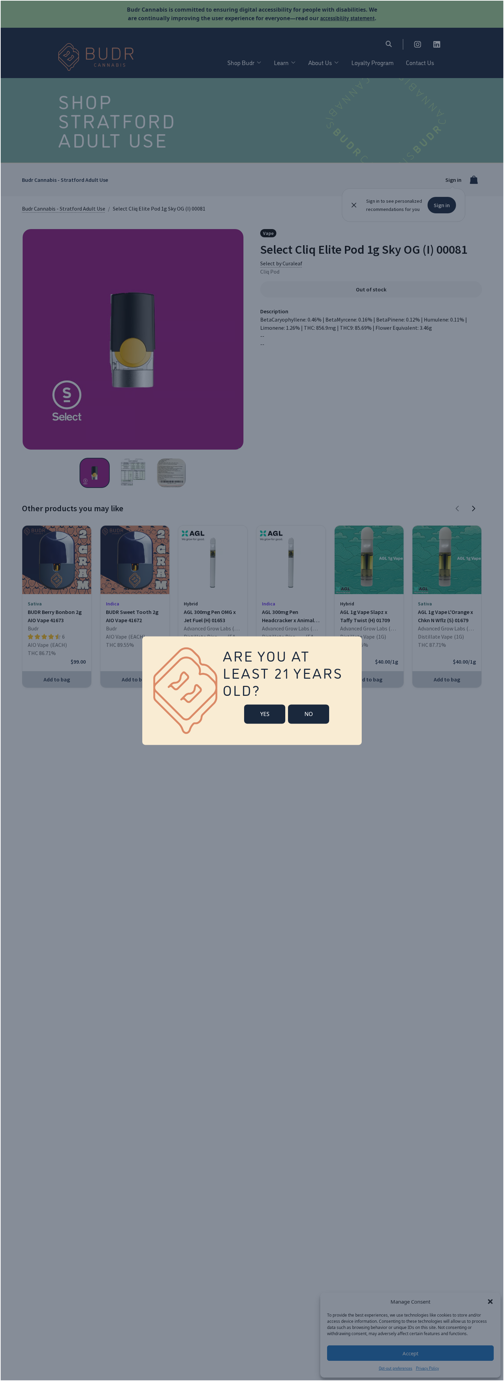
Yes (264, 714)
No (308, 714)
